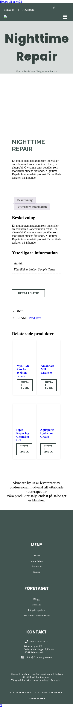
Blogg (36, 599)
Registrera (28, 9)
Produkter (29, 71)
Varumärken (37, 561)
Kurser (36, 571)
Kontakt (36, 604)
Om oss (36, 555)
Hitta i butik (25, 385)
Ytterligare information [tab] (32, 206)
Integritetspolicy (36, 610)
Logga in (9, 9)
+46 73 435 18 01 (39, 641)
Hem (18, 71)
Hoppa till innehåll (11, 1)
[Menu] (65, 17)
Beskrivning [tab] (25, 200)
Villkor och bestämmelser (36, 615)
